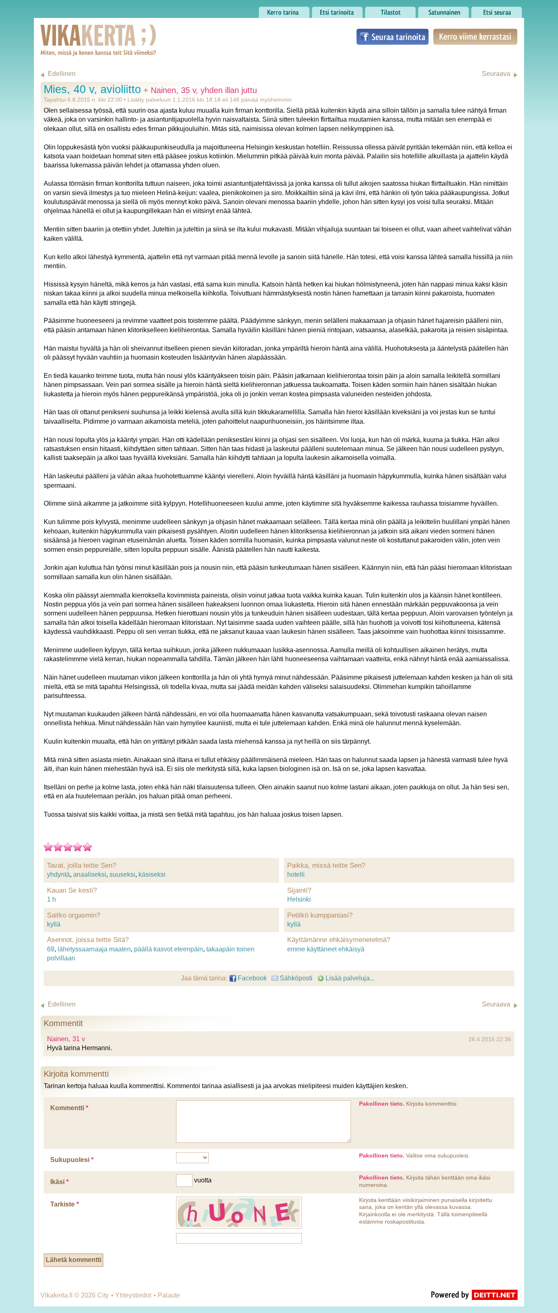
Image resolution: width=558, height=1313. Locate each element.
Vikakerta (78, 31)
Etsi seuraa (487, 10)
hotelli (296, 874)
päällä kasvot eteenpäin (168, 949)
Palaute (169, 1295)
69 (50, 949)
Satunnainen (436, 10)
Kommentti (69, 1107)
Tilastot (375, 10)
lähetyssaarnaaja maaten (94, 949)
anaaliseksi (89, 874)
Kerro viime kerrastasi (475, 37)
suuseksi (122, 874)
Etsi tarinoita (330, 10)
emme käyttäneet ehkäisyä (325, 949)
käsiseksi (151, 874)
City (103, 1295)
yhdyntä (58, 874)
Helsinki (299, 899)
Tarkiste (64, 1204)
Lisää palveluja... (349, 978)
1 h (51, 899)
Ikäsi (59, 1181)
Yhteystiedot (133, 1295)
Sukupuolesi (72, 1159)
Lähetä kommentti (73, 1259)
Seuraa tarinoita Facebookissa (392, 37)
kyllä (53, 924)
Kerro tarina (275, 10)
